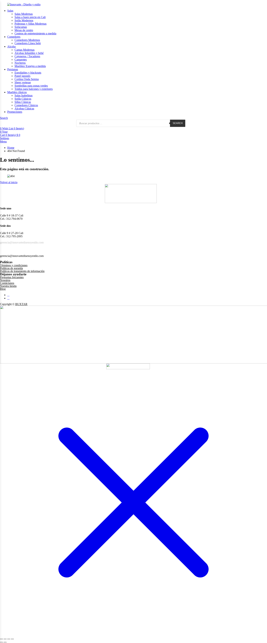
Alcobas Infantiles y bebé (29, 53)
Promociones (14, 111)
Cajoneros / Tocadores (27, 56)
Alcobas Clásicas (24, 108)
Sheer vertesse (23, 82)
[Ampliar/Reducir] (1, 639)
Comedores (13, 36)
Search (178, 123)
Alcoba (11, 46)
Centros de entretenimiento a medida (35, 33)
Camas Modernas (25, 49)
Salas (10, 10)
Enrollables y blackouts (28, 72)
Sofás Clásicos (23, 98)
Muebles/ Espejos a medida (30, 66)
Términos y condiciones (13, 265)
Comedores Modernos (27, 40)
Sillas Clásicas (23, 102)
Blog (3, 288)
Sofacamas (21, 26)
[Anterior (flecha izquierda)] (1, 642)
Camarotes (21, 59)
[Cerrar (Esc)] (12, 639)
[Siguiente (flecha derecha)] (5, 642)
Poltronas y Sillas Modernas (30, 23)
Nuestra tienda (8, 286)
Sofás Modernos (24, 20)
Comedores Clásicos (26, 105)
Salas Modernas (24, 13)
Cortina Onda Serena (27, 79)
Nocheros (20, 62)
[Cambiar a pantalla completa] (5, 639)
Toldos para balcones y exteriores (34, 88)
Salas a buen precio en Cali (30, 17)
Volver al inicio (8, 182)
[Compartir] (8, 639)
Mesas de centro (24, 30)
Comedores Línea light (28, 43)
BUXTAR (21, 304)
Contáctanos (7, 283)
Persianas (12, 69)
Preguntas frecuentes (12, 277)
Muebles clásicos (17, 92)
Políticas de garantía (11, 268)
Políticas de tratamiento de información (22, 271)
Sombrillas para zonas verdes (31, 85)
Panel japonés (22, 75)
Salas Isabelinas (24, 95)
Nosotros (5, 280)
